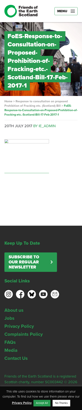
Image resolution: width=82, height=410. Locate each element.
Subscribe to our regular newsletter (24, 262)
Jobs (9, 318)
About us (14, 310)
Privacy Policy (19, 326)
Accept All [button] (42, 403)
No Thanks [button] (61, 403)
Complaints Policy (23, 334)
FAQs (10, 342)
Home (8, 101)
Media (10, 350)
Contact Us (16, 358)
